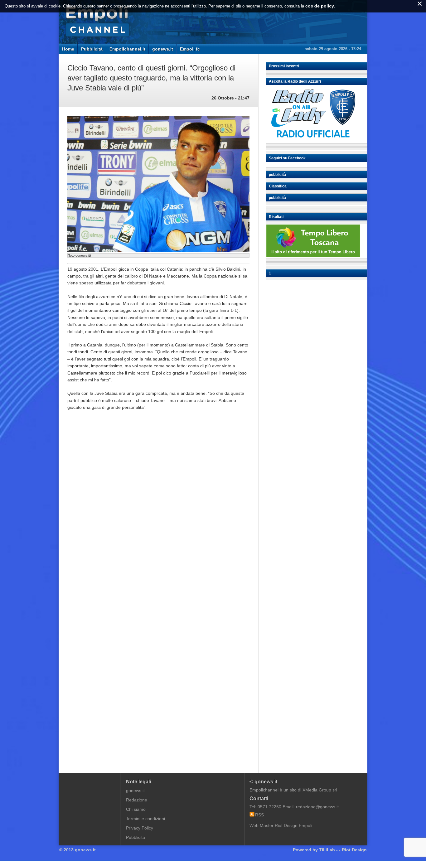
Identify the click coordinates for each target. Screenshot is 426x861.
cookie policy (319, 5)
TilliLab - (328, 849)
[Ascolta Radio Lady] (313, 140)
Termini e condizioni (145, 818)
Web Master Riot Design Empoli (280, 825)
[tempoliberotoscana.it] (313, 255)
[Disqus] (158, 510)
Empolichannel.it (127, 48)
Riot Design (354, 849)
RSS (259, 814)
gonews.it (162, 48)
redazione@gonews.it (317, 806)
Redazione (136, 799)
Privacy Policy (139, 827)
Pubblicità (92, 48)
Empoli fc (190, 48)
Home (68, 48)
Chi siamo (136, 809)
